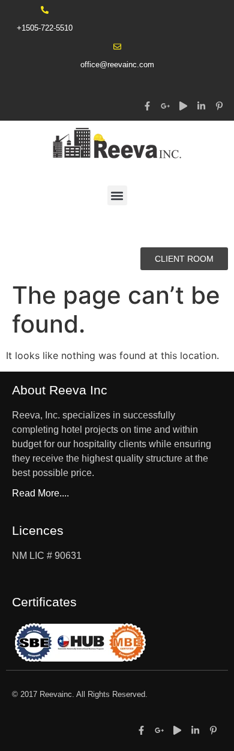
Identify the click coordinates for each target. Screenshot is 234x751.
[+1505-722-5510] (45, 10)
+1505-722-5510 (45, 27)
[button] (117, 195)
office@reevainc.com (117, 64)
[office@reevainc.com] (117, 46)
